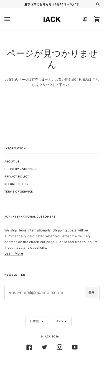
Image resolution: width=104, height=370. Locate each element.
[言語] (84, 19)
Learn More (13, 253)
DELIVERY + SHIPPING (20, 169)
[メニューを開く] (12, 19)
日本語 (35, 321)
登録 (91, 292)
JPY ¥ (60, 321)
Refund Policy (16, 184)
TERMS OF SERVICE (18, 191)
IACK (47, 336)
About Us (12, 161)
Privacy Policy (16, 176)
